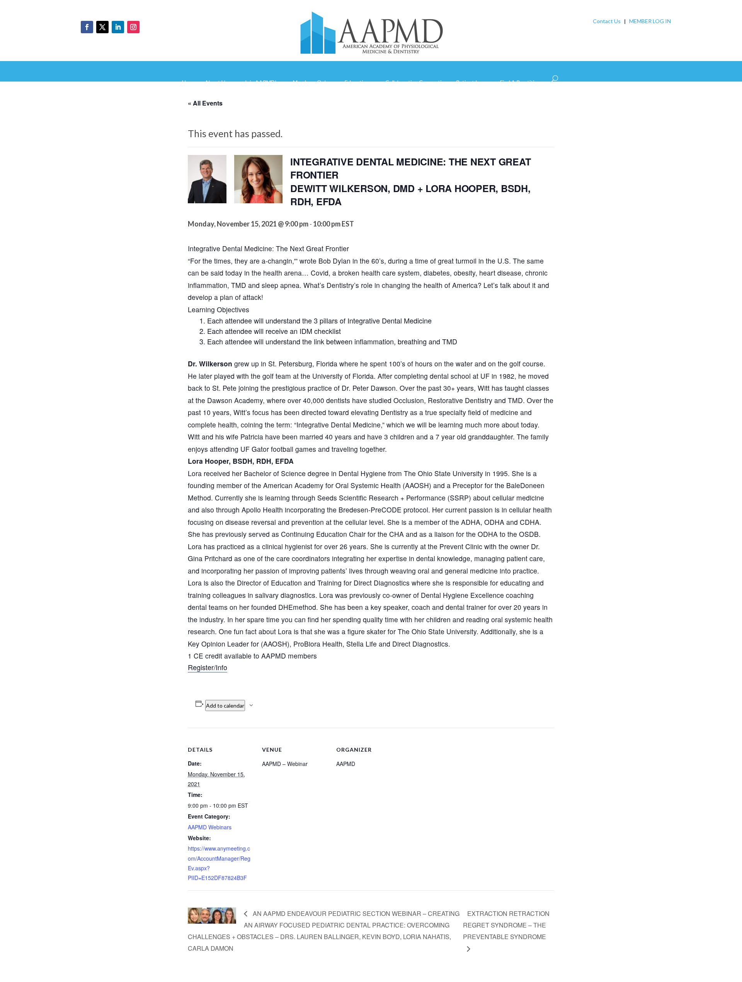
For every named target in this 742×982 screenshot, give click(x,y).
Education (357, 82)
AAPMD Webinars (209, 827)
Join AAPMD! (260, 82)
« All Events (205, 103)
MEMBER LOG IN (650, 21)
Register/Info (207, 667)
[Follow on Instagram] (133, 27)
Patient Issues (474, 82)
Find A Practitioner (522, 82)
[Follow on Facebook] (87, 27)
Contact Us (607, 21)
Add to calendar (225, 705)
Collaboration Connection (416, 82)
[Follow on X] (102, 27)
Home (189, 82)
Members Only (310, 82)
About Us (216, 82)
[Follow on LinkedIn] (118, 27)
